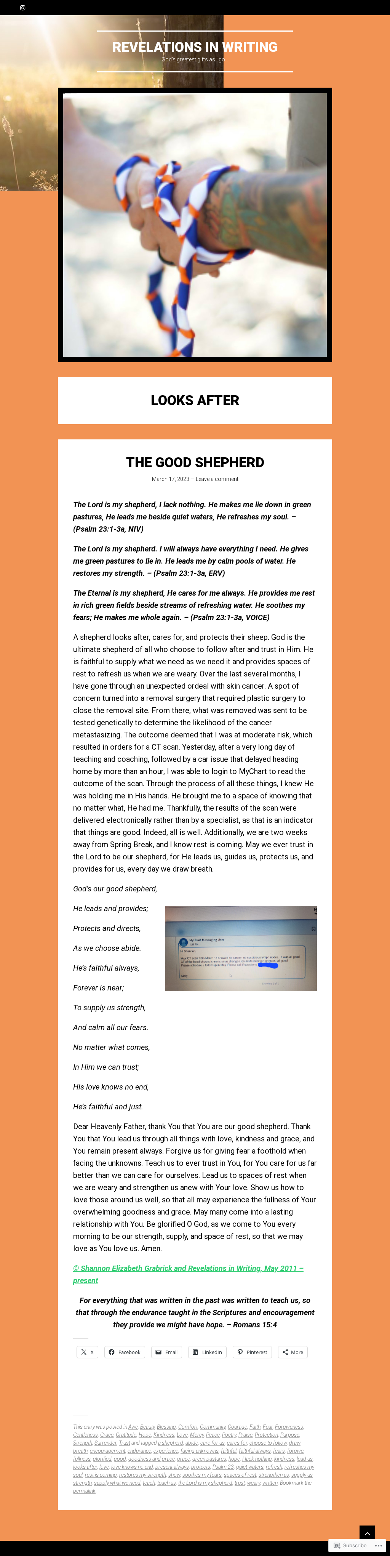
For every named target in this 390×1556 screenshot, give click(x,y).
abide (191, 1443)
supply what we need (117, 1483)
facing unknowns (200, 1451)
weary (253, 1483)
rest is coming (101, 1475)
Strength (82, 1443)
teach (149, 1483)
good (120, 1459)
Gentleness (85, 1435)
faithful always (255, 1451)
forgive (295, 1451)
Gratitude (126, 1435)
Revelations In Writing (195, 47)
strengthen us (274, 1475)
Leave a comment (217, 479)
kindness (284, 1459)
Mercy (197, 1435)
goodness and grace (151, 1459)
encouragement (107, 1451)
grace (183, 1459)
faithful (229, 1451)
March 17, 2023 (170, 479)
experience (165, 1451)
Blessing (166, 1427)
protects (200, 1467)
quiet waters (250, 1467)
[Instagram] (22, 7)
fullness (82, 1459)
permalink (84, 1491)
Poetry (229, 1435)
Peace (213, 1435)
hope (234, 1459)
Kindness (163, 1435)
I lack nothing (257, 1459)
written (270, 1483)
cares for (237, 1443)
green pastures (209, 1459)
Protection (266, 1435)
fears (279, 1451)
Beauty (147, 1427)
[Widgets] (367, 1533)
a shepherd (170, 1443)
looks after (85, 1467)
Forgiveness (289, 1427)
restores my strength (142, 1475)
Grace (106, 1435)
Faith (255, 1427)
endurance (139, 1451)
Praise (245, 1435)
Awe (133, 1427)
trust (240, 1483)
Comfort (188, 1427)
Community (212, 1427)
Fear (268, 1427)
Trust (124, 1443)
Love (182, 1435)
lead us (305, 1459)
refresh (274, 1467)
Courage (237, 1427)
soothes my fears (202, 1475)
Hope (145, 1435)
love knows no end (132, 1467)
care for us (212, 1443)
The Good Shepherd (195, 463)
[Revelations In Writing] (195, 225)
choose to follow (268, 1443)
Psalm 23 (223, 1467)
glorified (102, 1459)
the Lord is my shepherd (205, 1483)
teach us (166, 1483)
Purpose (289, 1435)
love (104, 1467)
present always (172, 1467)
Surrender (105, 1443)
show (174, 1475)
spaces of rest (240, 1475)
